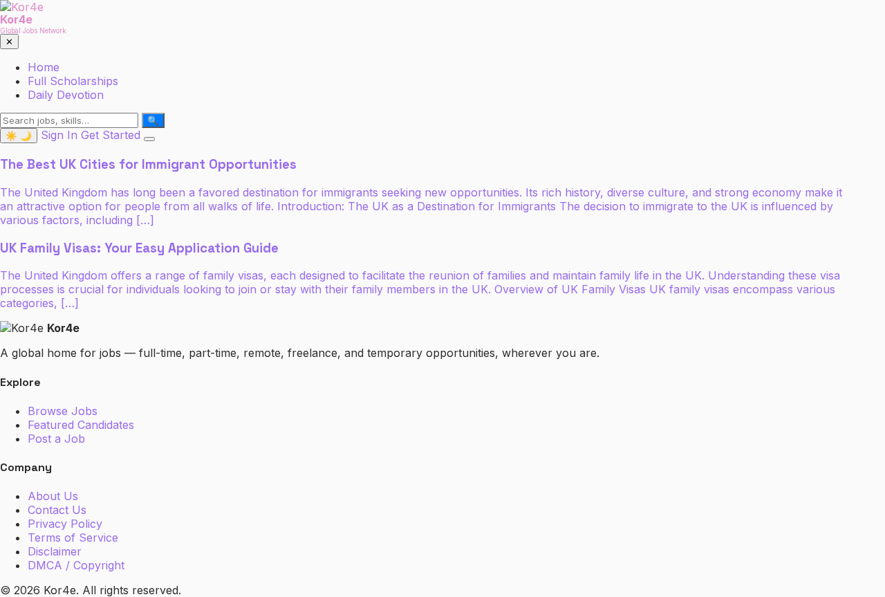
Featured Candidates (81, 425)
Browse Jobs (62, 411)
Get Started (110, 135)
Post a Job (56, 439)
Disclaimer (55, 551)
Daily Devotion (66, 95)
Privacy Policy (65, 524)
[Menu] (149, 139)
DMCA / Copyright (76, 565)
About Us (53, 496)
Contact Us (57, 510)
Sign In (59, 135)
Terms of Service (73, 537)
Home (43, 67)
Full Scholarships (73, 81)
